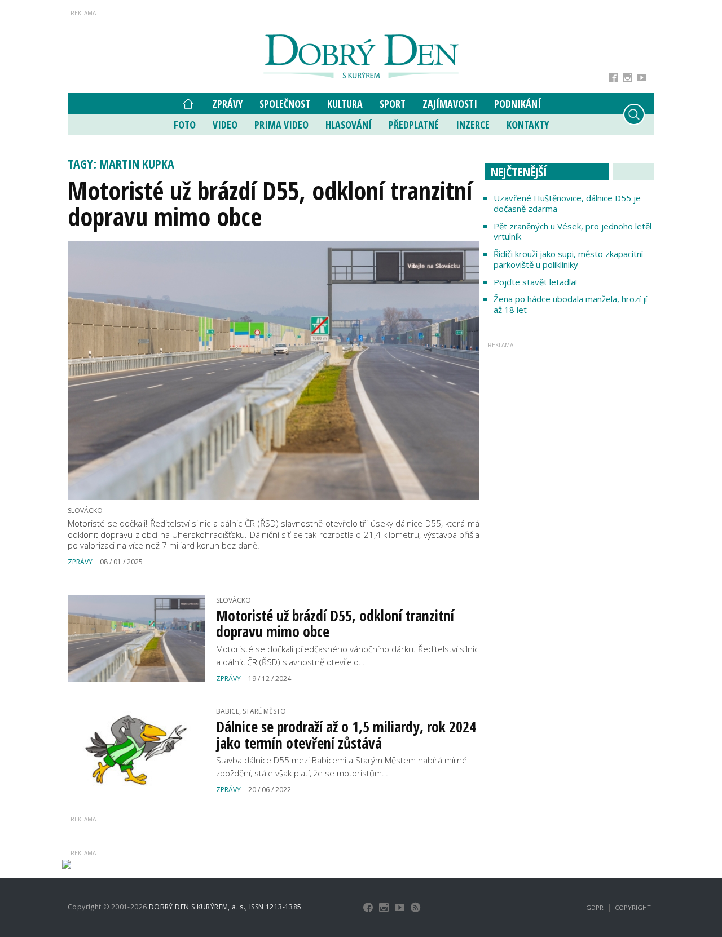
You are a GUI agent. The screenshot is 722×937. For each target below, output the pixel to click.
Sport (393, 104)
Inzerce (473, 124)
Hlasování (348, 124)
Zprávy (227, 104)
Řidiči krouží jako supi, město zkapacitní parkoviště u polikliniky (568, 259)
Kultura (345, 104)
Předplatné (414, 124)
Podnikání (517, 104)
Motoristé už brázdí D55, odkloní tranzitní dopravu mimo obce (270, 203)
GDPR (595, 907)
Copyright (633, 907)
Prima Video (281, 124)
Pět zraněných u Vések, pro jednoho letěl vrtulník (572, 231)
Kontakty (528, 124)
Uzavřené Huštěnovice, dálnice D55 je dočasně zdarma (567, 203)
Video (225, 124)
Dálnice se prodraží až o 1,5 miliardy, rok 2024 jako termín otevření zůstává (346, 735)
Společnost (284, 104)
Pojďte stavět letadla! (535, 282)
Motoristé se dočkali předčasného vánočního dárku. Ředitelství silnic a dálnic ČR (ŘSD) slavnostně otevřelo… (347, 655)
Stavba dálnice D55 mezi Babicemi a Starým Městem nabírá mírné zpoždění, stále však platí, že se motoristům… (341, 766)
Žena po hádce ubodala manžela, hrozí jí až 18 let (570, 304)
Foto (185, 124)
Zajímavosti (449, 104)
